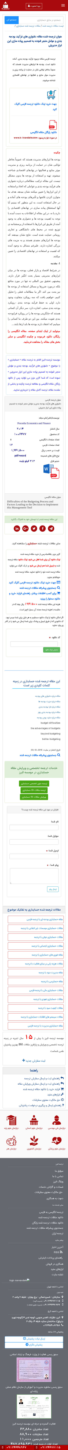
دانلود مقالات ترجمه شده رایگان (47, 1223)
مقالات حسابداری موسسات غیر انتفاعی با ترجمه (42, 928)
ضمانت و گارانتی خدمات (51, 1187)
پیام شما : (54, 865)
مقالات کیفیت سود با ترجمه (50, 1008)
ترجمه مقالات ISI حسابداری (34, 790)
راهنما (34, 1070)
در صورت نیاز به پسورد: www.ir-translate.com (35, 138)
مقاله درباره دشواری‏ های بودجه (47, 696)
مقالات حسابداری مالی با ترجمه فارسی (46, 990)
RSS (56, 1252)
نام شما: (55, 822)
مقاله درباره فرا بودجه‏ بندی (49, 707)
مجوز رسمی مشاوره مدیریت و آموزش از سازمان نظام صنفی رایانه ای (34, 1389)
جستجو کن (12, 20)
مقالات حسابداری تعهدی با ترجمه (48, 999)
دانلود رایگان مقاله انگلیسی (43, 132)
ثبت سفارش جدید (35, 1060)
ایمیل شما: (53, 851)
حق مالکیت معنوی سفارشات (46, 1100)
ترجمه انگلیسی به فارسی (51, 1212)
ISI (21, 1044)
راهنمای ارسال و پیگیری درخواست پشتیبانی (40, 1105)
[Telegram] (51, 528)
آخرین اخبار (57, 1247)
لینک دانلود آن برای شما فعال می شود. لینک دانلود (39, 560)
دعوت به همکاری (55, 1198)
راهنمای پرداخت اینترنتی (50, 1258)
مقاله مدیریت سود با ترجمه (51, 973)
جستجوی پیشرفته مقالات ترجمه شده (38, 588)
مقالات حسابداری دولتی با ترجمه (48, 937)
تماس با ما (57, 1176)
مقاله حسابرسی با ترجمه (52, 981)
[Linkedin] (17, 528)
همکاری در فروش (54, 1264)
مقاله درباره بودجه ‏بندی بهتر (49, 712)
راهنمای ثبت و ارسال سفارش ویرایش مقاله (39, 1084)
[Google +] (25, 528)
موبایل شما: (53, 836)
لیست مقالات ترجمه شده (53, 26)
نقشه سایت (57, 1274)
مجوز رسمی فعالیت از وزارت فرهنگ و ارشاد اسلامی (34, 1354)
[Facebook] (42, 528)
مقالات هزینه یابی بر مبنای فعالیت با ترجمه (44, 964)
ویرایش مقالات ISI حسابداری (34, 797)
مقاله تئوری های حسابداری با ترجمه (47, 955)
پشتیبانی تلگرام (35, 1345)
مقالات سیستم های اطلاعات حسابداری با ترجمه (42, 1017)
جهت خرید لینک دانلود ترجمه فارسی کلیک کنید (33, 582)
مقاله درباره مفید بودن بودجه (48, 718)
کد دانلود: (56, 637)
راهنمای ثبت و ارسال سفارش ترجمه (42, 1078)
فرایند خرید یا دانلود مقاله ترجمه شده (42, 1089)
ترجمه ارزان (57, 1233)
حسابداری (32, 543)
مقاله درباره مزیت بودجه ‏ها (49, 701)
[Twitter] (34, 528)
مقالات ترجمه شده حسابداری (28, 26)
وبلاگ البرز (58, 1181)
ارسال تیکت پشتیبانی (35, 1339)
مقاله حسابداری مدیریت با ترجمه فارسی (45, 1026)
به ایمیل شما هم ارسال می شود (43, 566)
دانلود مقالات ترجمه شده (51, 1217)
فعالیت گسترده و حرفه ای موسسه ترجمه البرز (34, 1424)
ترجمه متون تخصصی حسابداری (34, 783)
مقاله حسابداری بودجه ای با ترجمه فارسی (45, 919)
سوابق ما (59, 1171)
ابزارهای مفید (54, 1094)
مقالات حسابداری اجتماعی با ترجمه (47, 946)
